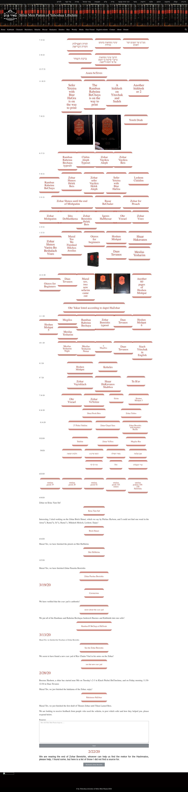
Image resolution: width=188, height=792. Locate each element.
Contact (112, 29)
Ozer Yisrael (89, 29)
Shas (68, 29)
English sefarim (102, 29)
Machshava (29, 29)
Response (42, 719)
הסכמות (97, 2)
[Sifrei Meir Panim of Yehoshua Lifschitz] (10, 15)
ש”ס (105, 2)
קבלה (175, 2)
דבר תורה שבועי (123, 2)
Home (3, 29)
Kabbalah (10, 29)
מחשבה (167, 2)
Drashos (61, 29)
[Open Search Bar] (186, 29)
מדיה (112, 2)
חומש (159, 2)
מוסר (135, 2)
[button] (80, 45)
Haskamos (53, 29)
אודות (77, 2)
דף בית (183, 2)
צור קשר (68, 2)
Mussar (44, 29)
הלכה (151, 2)
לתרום (59, 2)
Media (81, 29)
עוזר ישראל (87, 2)
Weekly (74, 29)
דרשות (143, 2)
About (119, 29)
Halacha (37, 29)
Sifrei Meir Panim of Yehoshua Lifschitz (48, 15)
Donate (125, 29)
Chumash (19, 29)
